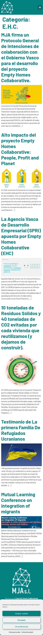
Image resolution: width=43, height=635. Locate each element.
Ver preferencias (21, 627)
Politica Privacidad (27, 632)
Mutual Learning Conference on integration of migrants (18, 502)
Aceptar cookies (21, 613)
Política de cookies (14, 632)
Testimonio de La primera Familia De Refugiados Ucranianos (20, 430)
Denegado (21, 620)
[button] (40, 7)
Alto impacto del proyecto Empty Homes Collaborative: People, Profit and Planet (20, 149)
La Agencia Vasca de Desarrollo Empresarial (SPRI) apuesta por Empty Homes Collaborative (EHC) (21, 236)
